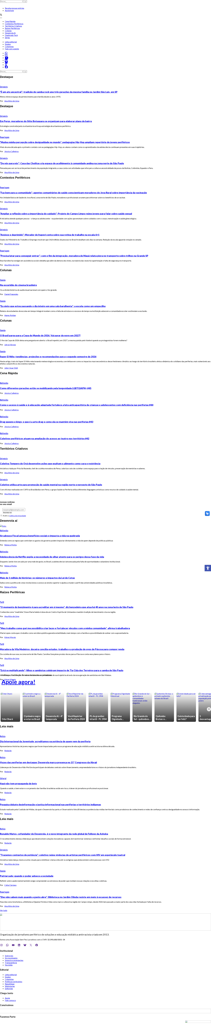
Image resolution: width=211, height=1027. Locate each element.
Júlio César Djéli (11, 368)
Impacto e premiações (14, 960)
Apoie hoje (9, 10)
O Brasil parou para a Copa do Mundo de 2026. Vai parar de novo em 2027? (40, 335)
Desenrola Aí (10, 33)
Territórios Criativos (13, 26)
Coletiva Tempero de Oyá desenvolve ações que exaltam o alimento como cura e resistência (50, 463)
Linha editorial (11, 42)
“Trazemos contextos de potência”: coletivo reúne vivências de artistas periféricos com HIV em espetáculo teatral (62, 855)
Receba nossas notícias (14, 8)
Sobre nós (9, 955)
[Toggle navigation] (1, 17)
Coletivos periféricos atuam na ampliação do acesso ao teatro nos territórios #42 (44, 438)
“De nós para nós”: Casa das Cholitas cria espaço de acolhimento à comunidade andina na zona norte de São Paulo (62, 163)
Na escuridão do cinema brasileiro (18, 285)
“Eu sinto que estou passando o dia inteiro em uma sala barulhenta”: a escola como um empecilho (53, 306)
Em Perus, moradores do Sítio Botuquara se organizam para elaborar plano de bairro (46, 121)
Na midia (8, 965)
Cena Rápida (10, 21)
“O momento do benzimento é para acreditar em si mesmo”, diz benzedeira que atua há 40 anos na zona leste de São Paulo (66, 607)
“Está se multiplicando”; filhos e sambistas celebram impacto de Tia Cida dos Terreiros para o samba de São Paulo (61, 670)
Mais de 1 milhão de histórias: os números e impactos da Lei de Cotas (37, 577)
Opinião (2, 280)
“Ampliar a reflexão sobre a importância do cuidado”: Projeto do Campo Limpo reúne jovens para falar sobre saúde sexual (66, 213)
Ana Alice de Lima (11, 101)
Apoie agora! (18, 681)
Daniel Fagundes (11, 294)
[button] (208, 568)
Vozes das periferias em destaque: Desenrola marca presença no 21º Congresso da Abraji (48, 762)
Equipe (8, 44)
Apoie (7, 998)
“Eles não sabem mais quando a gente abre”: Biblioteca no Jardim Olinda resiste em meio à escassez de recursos (60, 897)
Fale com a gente (12, 49)
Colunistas (9, 46)
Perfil (2, 602)
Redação (8, 750)
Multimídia (4, 383)
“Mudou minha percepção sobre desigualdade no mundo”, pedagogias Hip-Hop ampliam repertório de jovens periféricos (65, 142)
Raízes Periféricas (12, 28)
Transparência (11, 962)
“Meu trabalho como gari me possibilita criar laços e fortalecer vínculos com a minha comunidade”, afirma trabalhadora (65, 628)
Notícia (2, 736)
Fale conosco (10, 1000)
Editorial (3, 778)
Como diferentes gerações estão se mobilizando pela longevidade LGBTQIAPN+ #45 (45, 388)
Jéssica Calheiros (11, 151)
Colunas (8, 30)
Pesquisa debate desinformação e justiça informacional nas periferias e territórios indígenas (50, 804)
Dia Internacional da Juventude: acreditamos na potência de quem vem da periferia (45, 741)
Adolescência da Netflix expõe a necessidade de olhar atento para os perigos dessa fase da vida (52, 556)
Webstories (10, 986)
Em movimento (11, 958)
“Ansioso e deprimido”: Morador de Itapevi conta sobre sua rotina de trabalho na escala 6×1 (49, 234)
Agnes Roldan (10, 315)
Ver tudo (3, 910)
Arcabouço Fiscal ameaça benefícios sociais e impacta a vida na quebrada (40, 535)
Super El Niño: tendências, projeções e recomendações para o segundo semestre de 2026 (48, 356)
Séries (7, 37)
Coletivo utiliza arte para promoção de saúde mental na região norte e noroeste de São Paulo (51, 484)
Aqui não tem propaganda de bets (18, 783)
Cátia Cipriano (10, 885)
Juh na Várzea (10, 344)
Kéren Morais (10, 637)
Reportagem (4, 137)
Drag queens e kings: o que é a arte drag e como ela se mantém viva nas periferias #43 (46, 421)
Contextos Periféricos (14, 23)
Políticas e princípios (13, 981)
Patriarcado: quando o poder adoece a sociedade (26, 876)
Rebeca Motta (10, 545)
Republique (9, 984)
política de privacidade (17, 516)
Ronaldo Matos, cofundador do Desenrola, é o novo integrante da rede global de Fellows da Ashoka (54, 834)
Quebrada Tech (11, 35)
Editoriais (9, 988)
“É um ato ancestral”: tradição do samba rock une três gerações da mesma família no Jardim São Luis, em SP (58, 92)
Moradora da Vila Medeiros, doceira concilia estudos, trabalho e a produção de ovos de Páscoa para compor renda (62, 649)
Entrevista (4, 86)
